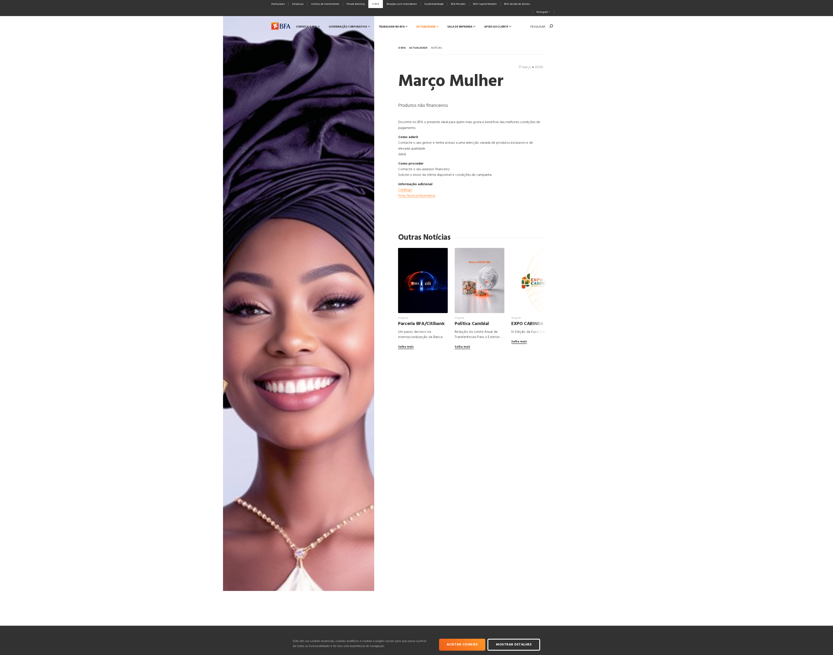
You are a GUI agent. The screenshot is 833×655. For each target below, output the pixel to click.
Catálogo (405, 190)
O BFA (402, 48)
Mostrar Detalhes (514, 644)
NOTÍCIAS (436, 48)
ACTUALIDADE (418, 48)
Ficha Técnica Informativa (416, 196)
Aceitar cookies (462, 644)
